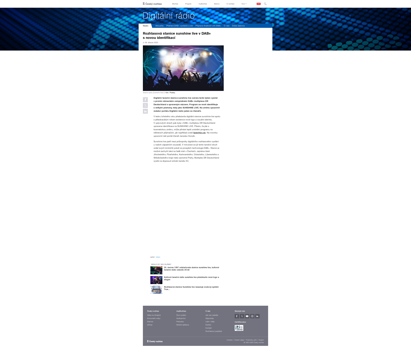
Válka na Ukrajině (154, 315)
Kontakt (209, 328)
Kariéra (208, 325)
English (261, 340)
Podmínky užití (251, 340)
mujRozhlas (203, 4)
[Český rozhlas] (152, 4)
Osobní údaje (239, 340)
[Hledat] (265, 4)
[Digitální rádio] (205, 16)
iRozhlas (175, 4)
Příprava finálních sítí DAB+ (208, 26)
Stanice (216, 4)
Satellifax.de (199, 132)
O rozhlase (230, 4)
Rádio (145, 26)
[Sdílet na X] (145, 105)
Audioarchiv (181, 318)
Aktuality (159, 26)
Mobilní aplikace (182, 325)
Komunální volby (153, 318)
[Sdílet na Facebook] (145, 99)
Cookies (229, 340)
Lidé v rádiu (210, 322)
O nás (226, 26)
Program (188, 4)
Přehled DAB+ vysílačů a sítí (179, 26)
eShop (149, 325)
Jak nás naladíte (212, 315)
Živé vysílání (181, 315)
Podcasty (180, 322)
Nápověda (210, 318)
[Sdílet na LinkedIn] (145, 111)
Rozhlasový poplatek (214, 331)
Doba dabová (238, 26)
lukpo (158, 257)
